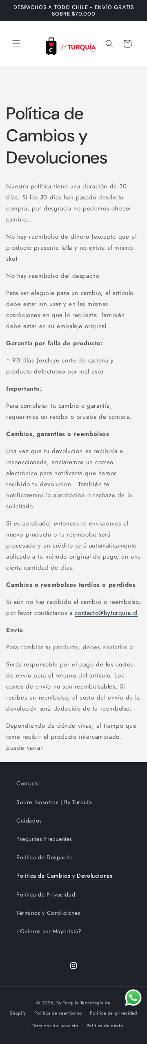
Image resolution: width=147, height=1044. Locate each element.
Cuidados (29, 820)
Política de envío (105, 1025)
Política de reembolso (58, 1013)
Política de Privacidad (45, 894)
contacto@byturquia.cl (106, 612)
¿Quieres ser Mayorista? (49, 931)
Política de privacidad (113, 1013)
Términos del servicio (55, 1025)
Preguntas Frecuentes (44, 839)
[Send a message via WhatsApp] (133, 997)
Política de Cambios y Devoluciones (64, 876)
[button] (16, 44)
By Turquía (67, 1002)
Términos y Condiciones (48, 913)
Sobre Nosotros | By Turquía (54, 802)
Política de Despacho (44, 857)
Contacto (28, 783)
